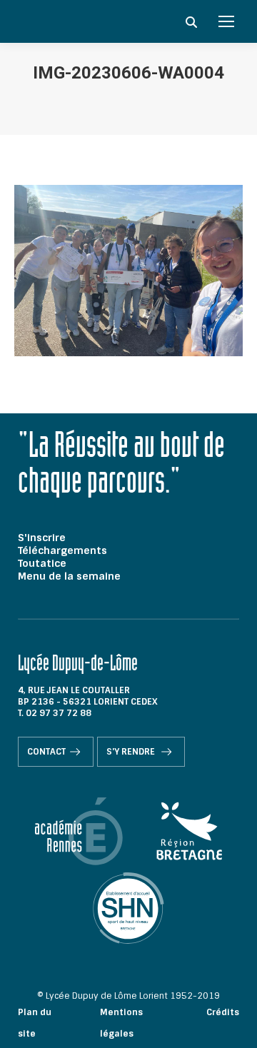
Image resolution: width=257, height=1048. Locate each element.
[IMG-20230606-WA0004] (128, 270)
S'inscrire (42, 537)
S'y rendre (131, 751)
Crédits (222, 1012)
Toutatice (42, 563)
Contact (46, 751)
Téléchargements (62, 550)
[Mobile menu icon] (226, 21)
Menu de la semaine (69, 576)
